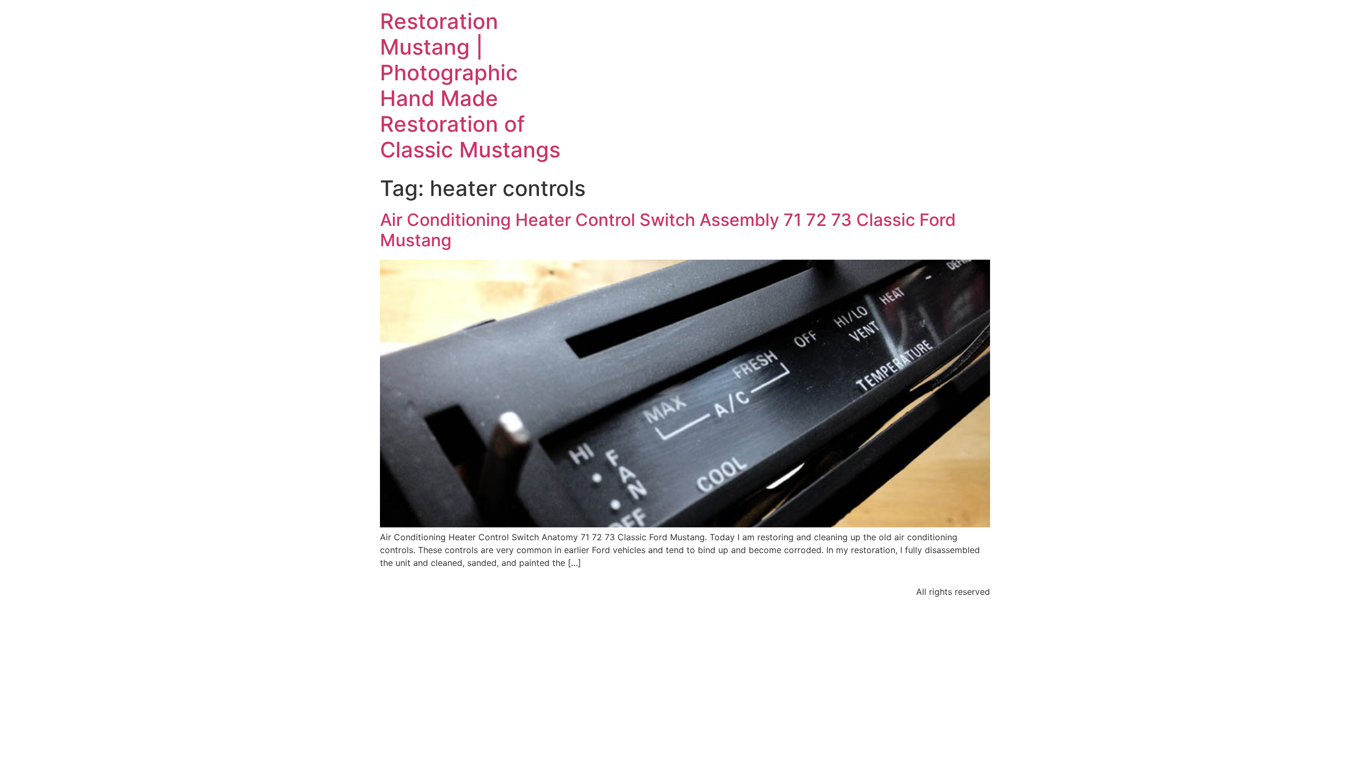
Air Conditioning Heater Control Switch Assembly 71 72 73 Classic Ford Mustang (668, 230)
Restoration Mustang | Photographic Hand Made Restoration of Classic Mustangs (470, 85)
